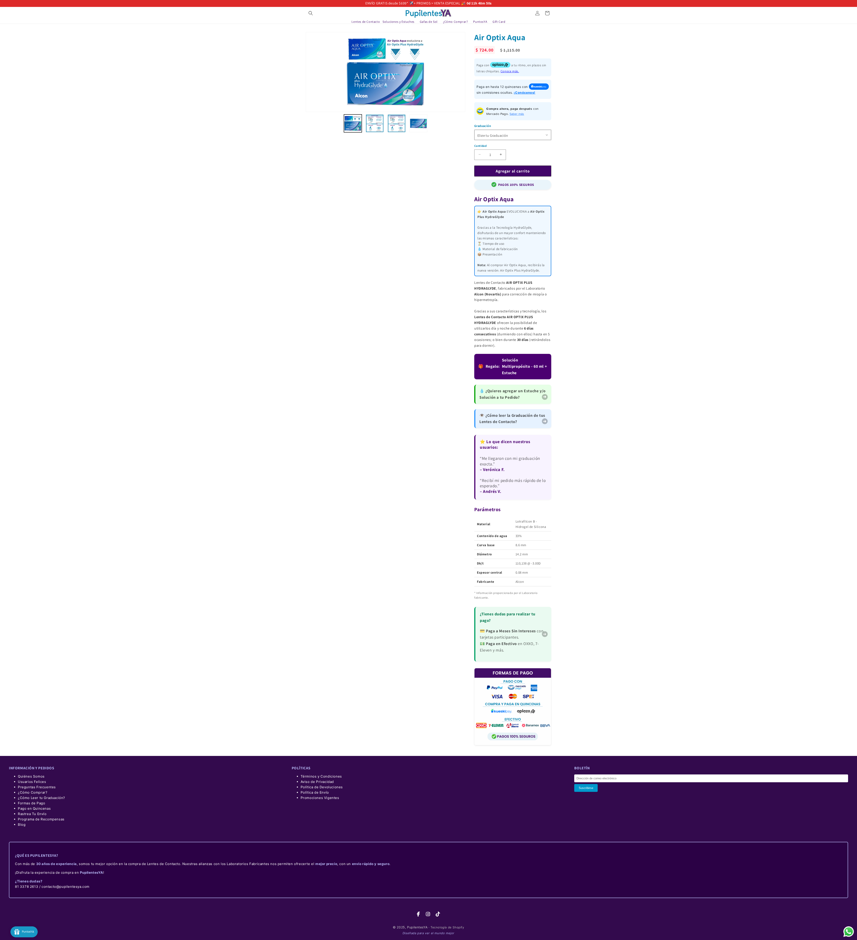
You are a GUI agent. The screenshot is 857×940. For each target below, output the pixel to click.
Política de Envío (315, 792)
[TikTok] (438, 914)
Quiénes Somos (31, 776)
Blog (21, 824)
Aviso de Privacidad (317, 782)
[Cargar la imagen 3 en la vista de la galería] (397, 123)
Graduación (482, 126)
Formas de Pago (31, 803)
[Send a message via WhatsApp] (848, 931)
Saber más (517, 113)
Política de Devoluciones (322, 787)
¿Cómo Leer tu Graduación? (41, 798)
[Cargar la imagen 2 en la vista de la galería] (375, 123)
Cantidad (480, 145)
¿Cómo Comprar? (32, 792)
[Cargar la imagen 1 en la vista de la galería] (353, 123)
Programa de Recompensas (41, 819)
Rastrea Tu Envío (32, 814)
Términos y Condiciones (321, 776)
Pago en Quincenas (34, 808)
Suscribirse (586, 788)
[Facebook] (418, 914)
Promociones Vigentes (320, 798)
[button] (311, 13)
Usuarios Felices (32, 782)
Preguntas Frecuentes (37, 787)
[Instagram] (428, 914)
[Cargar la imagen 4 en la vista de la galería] (418, 123)
